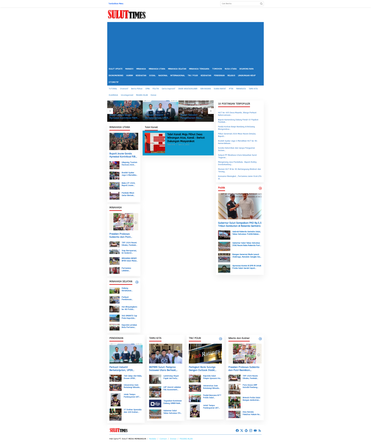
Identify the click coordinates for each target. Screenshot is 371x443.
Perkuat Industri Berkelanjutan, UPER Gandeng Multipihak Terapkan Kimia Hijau (125, 117)
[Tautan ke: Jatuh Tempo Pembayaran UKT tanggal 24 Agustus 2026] (116, 399)
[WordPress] (246, 431)
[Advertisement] (185, 43)
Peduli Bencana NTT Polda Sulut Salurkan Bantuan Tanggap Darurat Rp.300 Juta (212, 396)
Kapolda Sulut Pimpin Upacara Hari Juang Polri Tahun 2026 (212, 377)
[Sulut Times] (126, 14)
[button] (261, 3)
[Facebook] (237, 431)
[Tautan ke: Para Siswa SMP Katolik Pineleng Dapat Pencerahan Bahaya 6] (234, 389)
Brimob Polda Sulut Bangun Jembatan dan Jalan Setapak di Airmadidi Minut (251, 398)
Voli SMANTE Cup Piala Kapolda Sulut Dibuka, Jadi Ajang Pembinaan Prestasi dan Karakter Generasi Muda (130, 317)
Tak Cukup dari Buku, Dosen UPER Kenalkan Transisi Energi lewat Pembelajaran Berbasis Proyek (133, 377)
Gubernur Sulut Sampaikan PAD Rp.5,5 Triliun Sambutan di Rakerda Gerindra (240, 224)
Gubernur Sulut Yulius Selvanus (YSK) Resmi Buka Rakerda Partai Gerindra (247, 244)
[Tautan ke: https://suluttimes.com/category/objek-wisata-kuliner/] (260, 339)
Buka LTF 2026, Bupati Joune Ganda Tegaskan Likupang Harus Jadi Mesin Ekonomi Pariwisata (129, 184)
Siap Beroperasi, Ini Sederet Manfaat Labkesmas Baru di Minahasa (129, 251)
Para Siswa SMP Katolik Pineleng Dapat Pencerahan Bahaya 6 (251, 386)
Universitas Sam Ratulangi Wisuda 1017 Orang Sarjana (133, 386)
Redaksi (152, 439)
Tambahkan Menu (115, 4)
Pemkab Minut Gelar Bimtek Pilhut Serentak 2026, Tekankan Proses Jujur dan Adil (129, 194)
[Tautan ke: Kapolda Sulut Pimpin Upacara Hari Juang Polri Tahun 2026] (195, 378)
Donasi (173, 439)
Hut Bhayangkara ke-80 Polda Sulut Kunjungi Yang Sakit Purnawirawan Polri (129, 308)
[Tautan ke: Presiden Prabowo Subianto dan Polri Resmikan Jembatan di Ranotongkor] (123, 221)
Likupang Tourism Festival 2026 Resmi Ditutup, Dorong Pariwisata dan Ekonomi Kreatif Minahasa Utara (129, 163)
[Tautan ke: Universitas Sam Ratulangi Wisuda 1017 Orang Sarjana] (115, 387)
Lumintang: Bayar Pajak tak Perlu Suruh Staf (171, 377)
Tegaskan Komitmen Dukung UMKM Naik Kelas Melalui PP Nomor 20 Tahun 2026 (172, 402)
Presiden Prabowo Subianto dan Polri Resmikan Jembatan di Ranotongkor (121, 236)
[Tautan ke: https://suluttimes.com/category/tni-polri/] (220, 339)
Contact (163, 439)
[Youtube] (255, 431)
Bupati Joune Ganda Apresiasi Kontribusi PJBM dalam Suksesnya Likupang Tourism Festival (123, 155)
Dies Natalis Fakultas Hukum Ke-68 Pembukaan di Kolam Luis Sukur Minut (252, 413)
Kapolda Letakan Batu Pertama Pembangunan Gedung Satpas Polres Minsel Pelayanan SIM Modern (129, 326)
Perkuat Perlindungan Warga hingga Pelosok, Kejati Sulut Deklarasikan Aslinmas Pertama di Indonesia (198, 117)
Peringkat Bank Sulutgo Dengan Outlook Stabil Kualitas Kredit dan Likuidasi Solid (204, 369)
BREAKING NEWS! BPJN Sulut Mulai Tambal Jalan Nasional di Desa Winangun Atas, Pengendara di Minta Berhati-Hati (129, 259)
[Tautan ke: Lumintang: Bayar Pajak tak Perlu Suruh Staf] (155, 379)
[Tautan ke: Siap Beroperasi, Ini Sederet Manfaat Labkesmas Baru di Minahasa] (114, 251)
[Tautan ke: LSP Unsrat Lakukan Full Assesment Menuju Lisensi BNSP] (155, 392)
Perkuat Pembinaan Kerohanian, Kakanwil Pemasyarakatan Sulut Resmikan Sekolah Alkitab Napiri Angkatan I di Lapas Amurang (130, 298)
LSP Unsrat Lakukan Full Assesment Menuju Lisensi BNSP (172, 388)
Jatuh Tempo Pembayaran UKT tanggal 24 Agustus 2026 (133, 395)
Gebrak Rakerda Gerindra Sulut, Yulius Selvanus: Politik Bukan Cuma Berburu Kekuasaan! (246, 232)
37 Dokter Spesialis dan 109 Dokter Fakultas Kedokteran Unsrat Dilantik (133, 410)
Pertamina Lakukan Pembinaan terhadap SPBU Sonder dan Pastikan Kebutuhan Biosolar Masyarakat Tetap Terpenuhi (129, 269)
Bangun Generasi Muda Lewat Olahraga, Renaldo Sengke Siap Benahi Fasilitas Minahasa (246, 255)
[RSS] (260, 431)
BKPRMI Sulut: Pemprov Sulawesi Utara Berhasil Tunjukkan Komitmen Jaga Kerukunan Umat (163, 369)
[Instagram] (251, 431)
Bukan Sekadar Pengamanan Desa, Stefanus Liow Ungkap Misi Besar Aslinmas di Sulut (163, 117)
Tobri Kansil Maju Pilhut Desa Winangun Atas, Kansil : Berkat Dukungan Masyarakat (186, 138)
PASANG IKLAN (186, 439)
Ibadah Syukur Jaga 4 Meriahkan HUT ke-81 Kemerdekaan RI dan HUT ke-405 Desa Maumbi (129, 173)
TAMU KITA (171, 145)
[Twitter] (242, 431)
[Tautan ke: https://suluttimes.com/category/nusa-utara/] (260, 188)
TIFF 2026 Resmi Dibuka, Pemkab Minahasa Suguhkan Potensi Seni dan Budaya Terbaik (130, 244)
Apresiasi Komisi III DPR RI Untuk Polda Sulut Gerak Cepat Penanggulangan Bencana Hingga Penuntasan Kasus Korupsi (246, 267)
